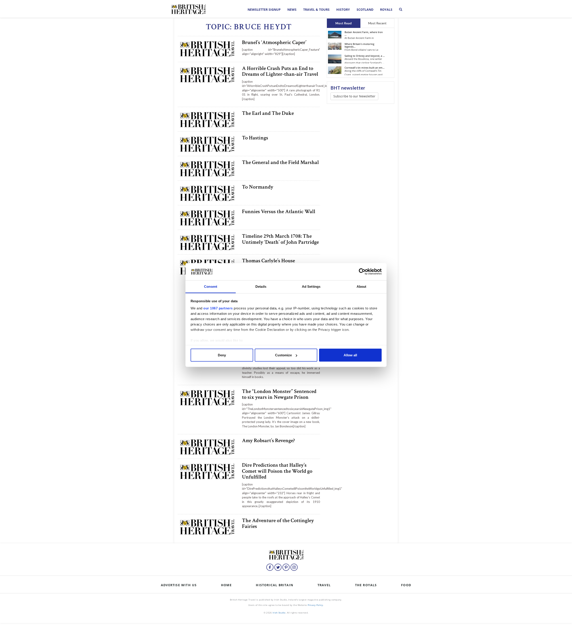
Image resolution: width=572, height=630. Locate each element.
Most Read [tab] (343, 23)
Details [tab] (260, 286)
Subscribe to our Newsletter (354, 96)
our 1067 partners (218, 308)
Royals (386, 9)
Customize (283, 355)
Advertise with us (179, 585)
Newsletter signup (264, 9)
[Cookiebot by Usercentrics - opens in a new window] (362, 271)
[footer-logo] (285, 554)
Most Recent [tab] (377, 23)
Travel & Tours (316, 9)
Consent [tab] (210, 286)
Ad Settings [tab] (311, 286)
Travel (324, 585)
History (343, 9)
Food (406, 585)
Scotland (365, 9)
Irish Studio (279, 612)
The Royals (366, 585)
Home (226, 585)
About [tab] (361, 286)
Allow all (350, 355)
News (292, 9)
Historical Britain (274, 585)
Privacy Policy (315, 605)
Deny (222, 355)
